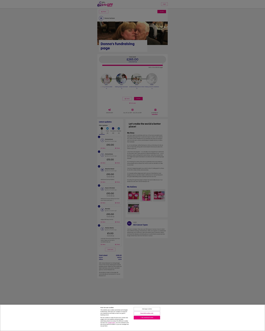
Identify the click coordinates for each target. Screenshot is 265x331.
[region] (132, 318)
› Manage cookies (147, 309)
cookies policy (111, 322)
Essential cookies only (147, 313)
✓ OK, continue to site (147, 317)
